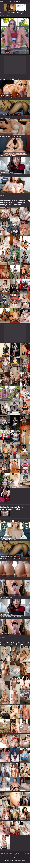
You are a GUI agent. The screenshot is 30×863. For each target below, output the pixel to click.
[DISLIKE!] (7, 15)
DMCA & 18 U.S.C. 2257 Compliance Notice (15, 860)
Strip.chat (19, 10)
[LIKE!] (1, 15)
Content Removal (19, 858)
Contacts (10, 858)
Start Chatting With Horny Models (20, 7)
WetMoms (15, 1)
